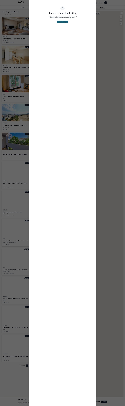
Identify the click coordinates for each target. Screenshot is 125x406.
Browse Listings (62, 22)
